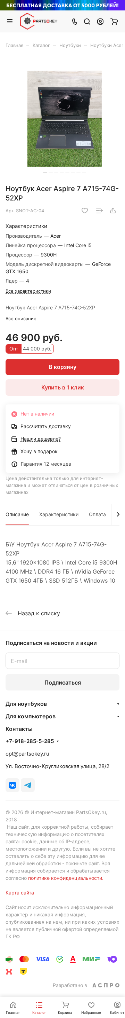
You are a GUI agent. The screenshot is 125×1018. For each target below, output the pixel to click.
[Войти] (100, 21)
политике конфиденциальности (65, 878)
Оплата (97, 514)
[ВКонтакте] (12, 785)
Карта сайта (20, 892)
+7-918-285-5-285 (30, 741)
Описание (17, 514)
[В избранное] (84, 210)
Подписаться (62, 682)
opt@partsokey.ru (27, 753)
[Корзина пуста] (114, 21)
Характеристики (58, 514)
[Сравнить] (99, 210)
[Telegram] (28, 785)
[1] (65, 119)
